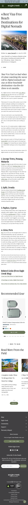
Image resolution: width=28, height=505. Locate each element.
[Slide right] (17, 400)
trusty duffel (4, 141)
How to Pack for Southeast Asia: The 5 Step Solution (14, 283)
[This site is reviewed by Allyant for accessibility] (18, 488)
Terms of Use (14, 494)
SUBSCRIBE (23, 466)
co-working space (11, 214)
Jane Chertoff (12, 53)
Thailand (3, 164)
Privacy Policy (14, 496)
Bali (8, 164)
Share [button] (4, 67)
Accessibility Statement (14, 492)
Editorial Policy (14, 498)
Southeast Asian (17, 166)
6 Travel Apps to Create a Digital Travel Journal (12, 280)
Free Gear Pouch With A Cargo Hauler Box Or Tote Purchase (12, 1)
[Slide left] (10, 400)
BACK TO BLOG (15, 344)
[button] (25, 6)
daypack (6, 143)
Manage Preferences (14, 501)
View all (14, 403)
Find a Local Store (14, 441)
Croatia (3, 194)
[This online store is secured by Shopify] (11, 487)
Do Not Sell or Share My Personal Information (14, 500)
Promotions (14, 490)
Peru (2, 232)
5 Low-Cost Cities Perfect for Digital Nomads (12, 276)
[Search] (22, 5)
